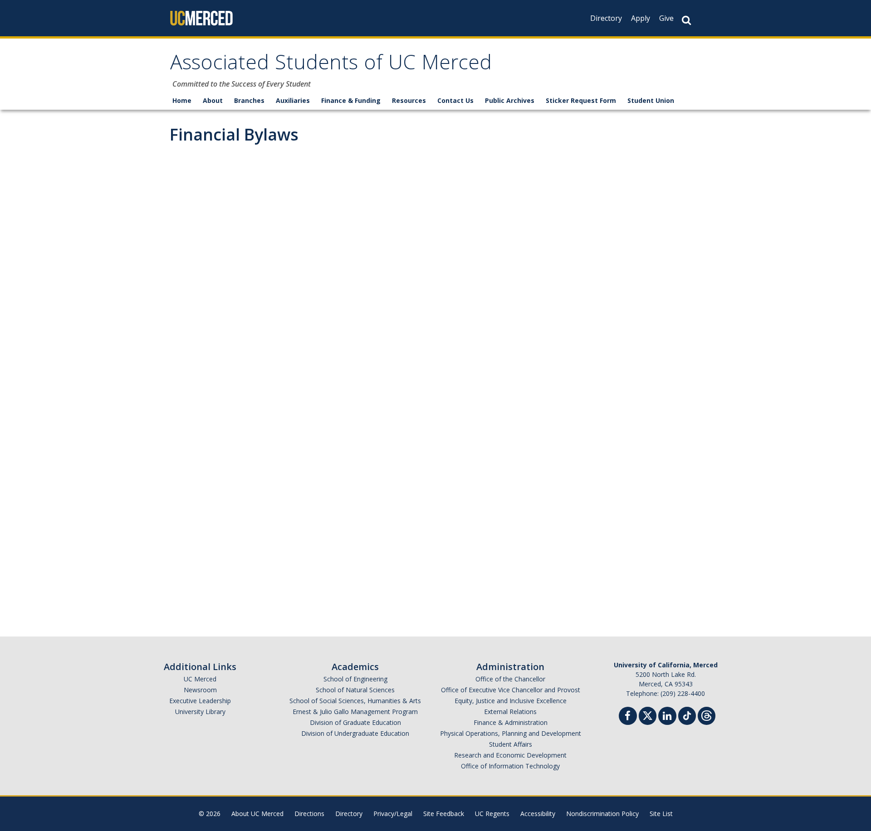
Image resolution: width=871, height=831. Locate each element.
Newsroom (200, 689)
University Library (200, 711)
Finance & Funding (351, 100)
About (213, 100)
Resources (409, 100)
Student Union (650, 100)
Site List (661, 813)
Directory (606, 18)
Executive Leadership (200, 700)
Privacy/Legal (392, 813)
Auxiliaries (293, 100)
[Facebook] (627, 717)
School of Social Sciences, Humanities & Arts (355, 700)
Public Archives (509, 100)
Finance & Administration (511, 722)
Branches (249, 100)
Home (181, 100)
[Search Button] (686, 20)
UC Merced (200, 679)
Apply (640, 18)
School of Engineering (355, 679)
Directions (309, 813)
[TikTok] (687, 715)
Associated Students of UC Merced (331, 65)
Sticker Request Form (581, 100)
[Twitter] (647, 715)
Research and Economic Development (510, 755)
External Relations (510, 711)
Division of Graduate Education (355, 722)
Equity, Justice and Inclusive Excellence (511, 700)
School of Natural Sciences (355, 689)
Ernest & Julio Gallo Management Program (355, 711)
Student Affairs (510, 744)
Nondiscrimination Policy (602, 813)
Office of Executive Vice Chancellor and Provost (510, 689)
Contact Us (455, 100)
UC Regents (492, 813)
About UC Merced (257, 813)
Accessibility (537, 813)
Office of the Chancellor (510, 679)
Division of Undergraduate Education (355, 733)
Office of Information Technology (510, 766)
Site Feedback (443, 813)
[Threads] (706, 715)
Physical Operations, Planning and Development (510, 733)
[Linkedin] (667, 717)
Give (666, 18)
